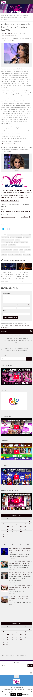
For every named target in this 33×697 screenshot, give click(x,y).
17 (8, 529)
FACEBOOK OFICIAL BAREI (9, 201)
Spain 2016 (10, 254)
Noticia (21, 249)
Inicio (17, 17)
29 (29, 532)
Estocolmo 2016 (24, 242)
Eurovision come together (23, 247)
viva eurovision (18, 254)
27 (21, 532)
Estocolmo (16, 242)
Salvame (17, 252)
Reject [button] (19, 694)
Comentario (7, 293)
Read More (25, 694)
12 (16, 526)
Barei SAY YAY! (26, 237)
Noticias (23, 17)
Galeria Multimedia (7, 17)
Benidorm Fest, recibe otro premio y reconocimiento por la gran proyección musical (20, 578)
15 (29, 526)
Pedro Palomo (8, 33)
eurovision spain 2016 (7, 249)
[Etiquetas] (28, 544)
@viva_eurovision (11, 190)
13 (20, 526)
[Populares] (12, 544)
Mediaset (15, 249)
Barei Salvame (5, 237)
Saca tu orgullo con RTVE (17, 591)
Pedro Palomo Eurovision (7, 252)
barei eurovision (15, 234)
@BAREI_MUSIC (6, 197)
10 (8, 526)
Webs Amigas (12, 589)
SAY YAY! (22, 252)
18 (12, 529)
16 (3, 529)
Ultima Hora (5, 19)
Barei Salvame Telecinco (16, 237)
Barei (9, 234)
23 (3, 532)
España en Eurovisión (8, 15)
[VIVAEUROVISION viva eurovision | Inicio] (4, 2)
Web (4, 310)
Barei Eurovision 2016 (26, 234)
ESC (13, 239)
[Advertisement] (11, 614)
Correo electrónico (23, 304)
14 (25, 526)
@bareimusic (23, 197)
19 (16, 529)
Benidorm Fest (13, 561)
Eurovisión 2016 (22, 15)
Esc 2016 (17, 239)
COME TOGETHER (6, 239)
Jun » (7, 537)
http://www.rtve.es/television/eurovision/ (15, 211)
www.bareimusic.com (15, 195)
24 (8, 532)
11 (12, 526)
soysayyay (4, 254)
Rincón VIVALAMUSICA (20, 550)
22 (29, 529)
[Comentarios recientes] (20, 544)
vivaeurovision (26, 254)
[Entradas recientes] (5, 544)
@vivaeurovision (25, 192)
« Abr (3, 537)
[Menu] (31, 2)
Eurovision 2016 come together (9, 247)
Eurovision (4, 244)
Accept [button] (13, 694)
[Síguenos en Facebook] (31, 331)
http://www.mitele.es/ (7, 144)
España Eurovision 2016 (7, 242)
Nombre (5, 304)
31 (8, 534)
